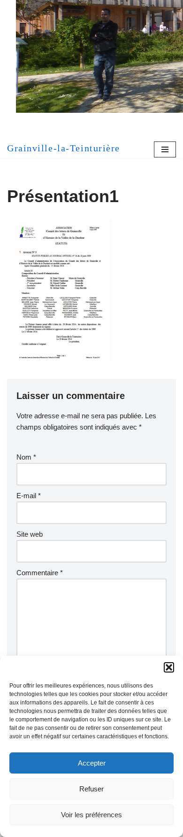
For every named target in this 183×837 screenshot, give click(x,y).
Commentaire (39, 573)
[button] (169, 667)
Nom (26, 457)
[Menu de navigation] (165, 149)
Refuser (91, 789)
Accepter (92, 763)
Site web (29, 534)
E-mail (28, 496)
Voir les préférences (91, 815)
